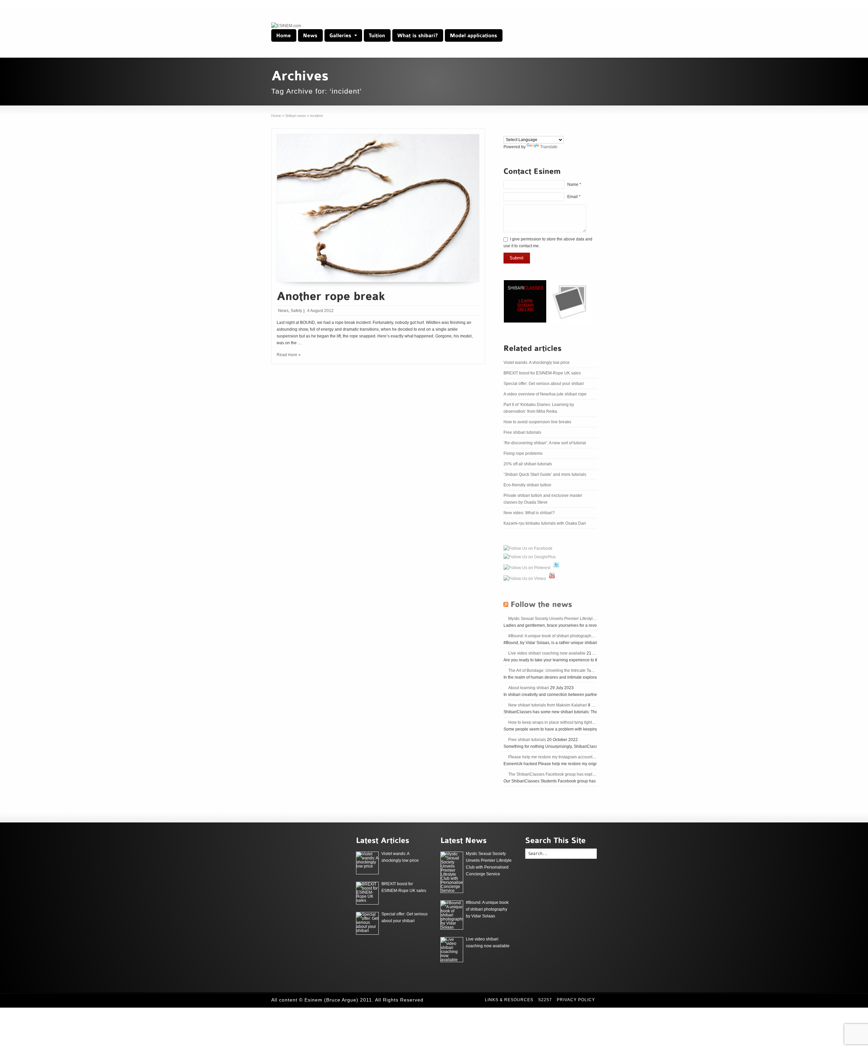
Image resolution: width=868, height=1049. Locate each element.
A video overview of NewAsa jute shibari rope (545, 394)
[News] (310, 35)
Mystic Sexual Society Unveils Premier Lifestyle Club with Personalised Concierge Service (591, 618)
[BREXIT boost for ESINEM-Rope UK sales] (367, 893)
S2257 (545, 999)
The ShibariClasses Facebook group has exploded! (555, 774)
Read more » (289, 354)
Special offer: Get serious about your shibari (544, 383)
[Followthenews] (541, 603)
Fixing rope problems (523, 453)
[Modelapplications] (473, 35)
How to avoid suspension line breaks (537, 422)
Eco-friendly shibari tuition (527, 485)
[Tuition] (377, 35)
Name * (574, 184)
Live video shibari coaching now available (547, 653)
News (283, 310)
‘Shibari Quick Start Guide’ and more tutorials (545, 474)
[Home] (283, 35)
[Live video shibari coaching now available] (451, 949)
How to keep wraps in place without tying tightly (551, 722)
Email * (573, 196)
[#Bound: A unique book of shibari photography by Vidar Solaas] (451, 915)
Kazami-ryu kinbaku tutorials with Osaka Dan (545, 523)
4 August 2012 (320, 310)
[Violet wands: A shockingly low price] (367, 863)
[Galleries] (343, 35)
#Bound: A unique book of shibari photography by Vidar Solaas (566, 636)
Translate (548, 146)
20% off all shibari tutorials (528, 464)
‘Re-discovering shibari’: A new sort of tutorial (545, 443)
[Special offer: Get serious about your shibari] (367, 923)
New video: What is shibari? (529, 512)
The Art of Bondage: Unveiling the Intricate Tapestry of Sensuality (567, 670)
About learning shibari (528, 687)
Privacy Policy (576, 999)
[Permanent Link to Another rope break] (331, 295)
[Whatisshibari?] (417, 35)
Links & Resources (509, 999)
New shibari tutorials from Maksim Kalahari (547, 705)
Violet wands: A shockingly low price (537, 362)
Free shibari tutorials (522, 432)
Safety (296, 310)
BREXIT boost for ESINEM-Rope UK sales (542, 373)
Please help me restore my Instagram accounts (551, 757)
